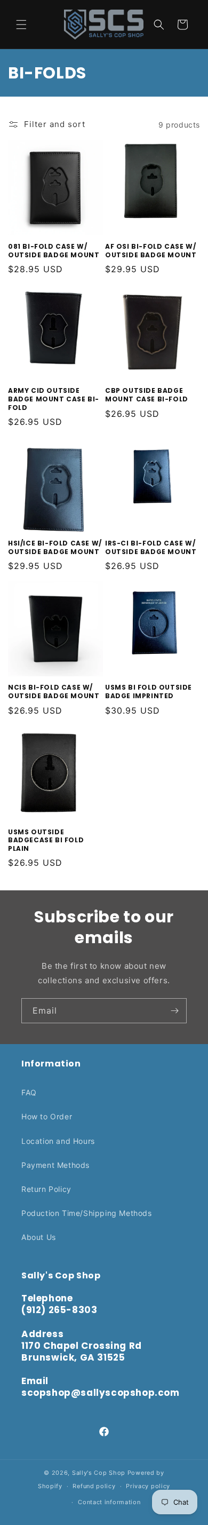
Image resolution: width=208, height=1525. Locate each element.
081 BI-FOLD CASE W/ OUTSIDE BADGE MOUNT (53, 250)
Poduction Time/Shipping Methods (86, 1213)
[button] (21, 24)
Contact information (109, 1502)
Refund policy (94, 1486)
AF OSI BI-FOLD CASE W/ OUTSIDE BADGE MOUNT (150, 250)
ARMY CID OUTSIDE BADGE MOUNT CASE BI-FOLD (53, 399)
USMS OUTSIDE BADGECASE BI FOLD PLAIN (46, 840)
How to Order (46, 1116)
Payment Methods (55, 1165)
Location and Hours (58, 1140)
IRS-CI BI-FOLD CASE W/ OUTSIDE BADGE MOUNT (150, 547)
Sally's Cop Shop (98, 1472)
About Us (38, 1237)
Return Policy (46, 1189)
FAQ (29, 1092)
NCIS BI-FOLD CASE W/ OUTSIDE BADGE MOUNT (53, 691)
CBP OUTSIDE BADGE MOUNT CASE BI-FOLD (146, 394)
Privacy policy (148, 1486)
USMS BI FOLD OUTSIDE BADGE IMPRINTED (148, 691)
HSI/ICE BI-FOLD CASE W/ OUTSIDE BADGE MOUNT (55, 547)
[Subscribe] (174, 1010)
